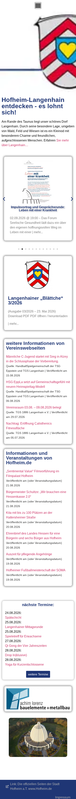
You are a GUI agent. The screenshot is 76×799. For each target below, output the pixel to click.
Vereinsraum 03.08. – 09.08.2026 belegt (33, 407)
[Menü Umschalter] (38, 5)
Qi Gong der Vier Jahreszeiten (26, 645)
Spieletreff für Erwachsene (23, 636)
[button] (4, 199)
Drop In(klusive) (16, 655)
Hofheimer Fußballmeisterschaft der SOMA (35, 570)
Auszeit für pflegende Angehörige (29, 554)
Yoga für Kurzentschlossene (24, 664)
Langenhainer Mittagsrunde (24, 627)
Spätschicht (13, 617)
